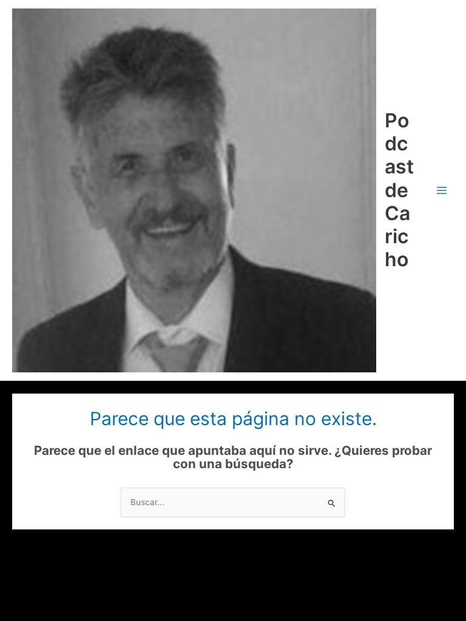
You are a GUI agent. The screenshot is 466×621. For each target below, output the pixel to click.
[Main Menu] (442, 190)
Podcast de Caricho (399, 190)
